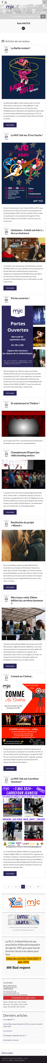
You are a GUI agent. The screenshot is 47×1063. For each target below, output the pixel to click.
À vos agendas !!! (9, 1019)
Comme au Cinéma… (22, 676)
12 (38, 887)
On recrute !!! (8, 1031)
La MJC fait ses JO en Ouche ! (27, 135)
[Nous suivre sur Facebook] (2, 1)
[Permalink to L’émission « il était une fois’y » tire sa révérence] (23, 250)
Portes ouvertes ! (20, 298)
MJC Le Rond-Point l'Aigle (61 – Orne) (26, 16)
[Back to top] (42, 1058)
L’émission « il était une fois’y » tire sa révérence (27, 232)
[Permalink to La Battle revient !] (23, 77)
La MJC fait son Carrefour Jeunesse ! (25, 780)
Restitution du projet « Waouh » (22, 524)
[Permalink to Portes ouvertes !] (23, 336)
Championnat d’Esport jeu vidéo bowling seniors (25, 454)
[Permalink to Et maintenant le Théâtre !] (23, 423)
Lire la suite (10, 125)
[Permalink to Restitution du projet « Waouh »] (23, 545)
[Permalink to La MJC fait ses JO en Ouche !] (23, 173)
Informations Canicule (10, 1040)
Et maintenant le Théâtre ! (25, 403)
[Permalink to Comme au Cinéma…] (23, 714)
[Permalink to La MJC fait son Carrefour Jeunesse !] (23, 817)
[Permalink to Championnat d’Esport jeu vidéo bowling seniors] (23, 474)
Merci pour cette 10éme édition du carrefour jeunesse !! (27, 600)
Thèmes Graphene (19, 1060)
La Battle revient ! (20, 48)
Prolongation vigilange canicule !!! (15, 1035)
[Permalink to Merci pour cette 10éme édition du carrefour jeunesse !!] (23, 624)
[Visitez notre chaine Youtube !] (6, 1)
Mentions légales (7, 1053)
